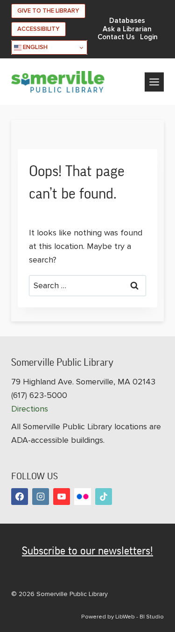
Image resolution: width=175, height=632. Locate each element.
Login (149, 37)
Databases (127, 21)
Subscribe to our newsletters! (87, 550)
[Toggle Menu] (154, 82)
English (34, 47)
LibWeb (125, 616)
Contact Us (116, 37)
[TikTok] (103, 496)
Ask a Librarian (127, 29)
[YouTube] (61, 496)
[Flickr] (82, 496)
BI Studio (152, 616)
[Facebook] (19, 496)
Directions (29, 409)
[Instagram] (40, 496)
